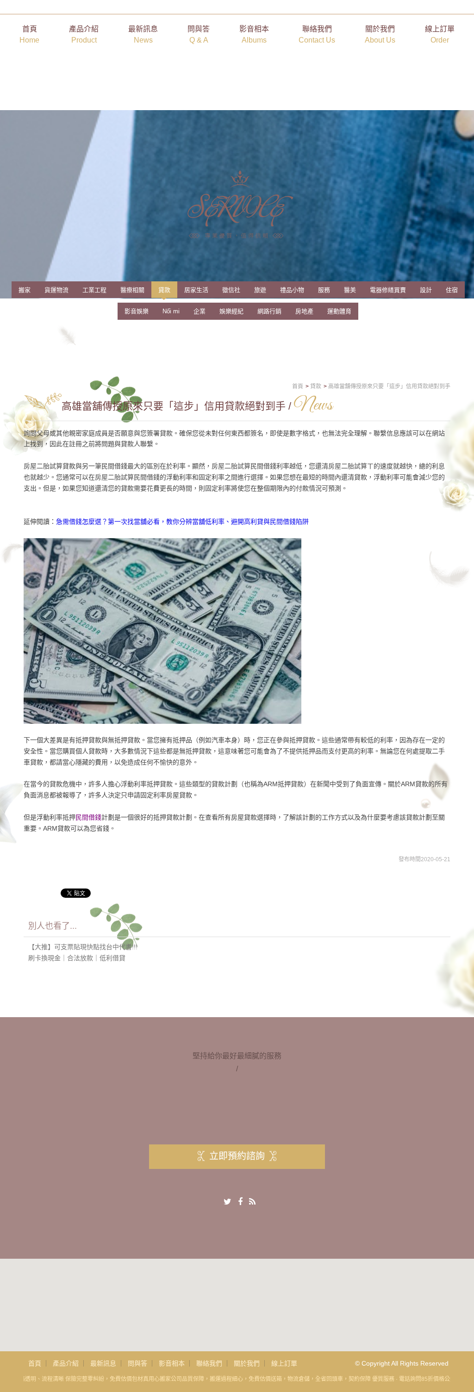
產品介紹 (84, 34)
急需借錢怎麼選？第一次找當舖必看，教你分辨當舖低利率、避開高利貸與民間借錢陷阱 (182, 521)
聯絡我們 (317, 34)
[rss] (252, 1201)
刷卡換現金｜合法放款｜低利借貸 (76, 958)
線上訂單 (440, 34)
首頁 (29, 34)
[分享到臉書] (240, 1201)
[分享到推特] (227, 1201)
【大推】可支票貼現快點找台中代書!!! (82, 947)
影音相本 (254, 34)
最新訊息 (143, 34)
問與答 (198, 34)
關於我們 (380, 34)
